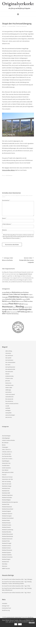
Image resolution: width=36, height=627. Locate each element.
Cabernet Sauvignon (20, 294)
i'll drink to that (9, 378)
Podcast (21, 304)
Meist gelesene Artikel (7, 472)
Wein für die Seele (6, 484)
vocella (7, 406)
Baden (8, 292)
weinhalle (7, 408)
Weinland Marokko (6, 532)
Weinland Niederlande (7, 536)
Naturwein (21, 301)
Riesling (20, 306)
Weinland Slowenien (7, 550)
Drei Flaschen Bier (6, 454)
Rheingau (26, 304)
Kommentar (6, 200)
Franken (31, 297)
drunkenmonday (9, 376)
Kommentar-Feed (6, 608)
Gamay (3, 299)
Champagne (5, 297)
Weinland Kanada (6, 522)
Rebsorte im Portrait (7, 477)
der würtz (7, 364)
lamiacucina (8, 383)
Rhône (14, 307)
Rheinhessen (7, 306)
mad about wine (9, 385)
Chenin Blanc (23, 297)
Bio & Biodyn (5, 442)
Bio (10, 292)
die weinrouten (9, 371)
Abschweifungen (9, 175)
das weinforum (9, 355)
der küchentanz (9, 360)
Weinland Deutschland (7, 509)
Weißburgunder (25, 312)
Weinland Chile (5, 504)
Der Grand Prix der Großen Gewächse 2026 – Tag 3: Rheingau (17, 579)
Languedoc (24, 299)
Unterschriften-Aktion (8, 170)
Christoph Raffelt (12, 26)
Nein (20, 624)
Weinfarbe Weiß (6, 493)
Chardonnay (13, 296)
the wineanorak (9, 399)
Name (4, 218)
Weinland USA (5, 561)
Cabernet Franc (7, 294)
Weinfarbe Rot (5, 490)
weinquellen (8, 413)
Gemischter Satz (6, 463)
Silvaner (16, 309)
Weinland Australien (7, 497)
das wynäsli (8, 358)
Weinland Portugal (6, 543)
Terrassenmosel (13, 311)
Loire (28, 299)
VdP (18, 312)
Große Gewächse (6, 468)
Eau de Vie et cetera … (7, 458)
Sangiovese (26, 307)
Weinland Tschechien (7, 557)
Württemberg (15, 313)
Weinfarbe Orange (6, 486)
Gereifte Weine (6, 465)
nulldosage (8, 390)
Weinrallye (4, 564)
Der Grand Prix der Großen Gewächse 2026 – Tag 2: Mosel (16, 592)
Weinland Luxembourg (7, 529)
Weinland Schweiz (6, 545)
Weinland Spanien (6, 552)
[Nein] (32, 623)
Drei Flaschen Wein (6, 456)
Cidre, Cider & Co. (6, 449)
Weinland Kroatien (6, 525)
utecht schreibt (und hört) (11, 403)
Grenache (8, 299)
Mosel (14, 301)
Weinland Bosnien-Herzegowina (10, 502)
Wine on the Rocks (7, 259)
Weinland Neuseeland (7, 534)
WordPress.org (6, 610)
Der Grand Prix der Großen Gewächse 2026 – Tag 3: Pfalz (16, 586)
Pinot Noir (13, 303)
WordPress (30, 617)
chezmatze (8, 353)
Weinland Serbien (6, 548)
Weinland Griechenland (7, 518)
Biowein (21, 292)
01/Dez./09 (4, 26)
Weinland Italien (6, 520)
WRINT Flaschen (6, 313)
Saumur (30, 307)
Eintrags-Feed (5, 606)
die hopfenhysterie (10, 367)
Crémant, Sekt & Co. (7, 451)
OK (15, 624)
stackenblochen (9, 396)
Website (4, 230)
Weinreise (4, 566)
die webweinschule (10, 369)
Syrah (4, 311)
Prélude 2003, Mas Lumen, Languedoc (26, 260)
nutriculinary (8, 392)
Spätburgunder (25, 309)
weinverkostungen (10, 415)
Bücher (4, 445)
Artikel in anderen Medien (8, 440)
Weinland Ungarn (6, 559)
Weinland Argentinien (7, 495)
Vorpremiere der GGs (7, 479)
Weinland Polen (6, 541)
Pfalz (25, 301)
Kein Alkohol (5, 470)
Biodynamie (15, 292)
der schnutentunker (10, 362)
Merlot (4, 301)
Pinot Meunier (5, 304)
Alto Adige (4, 292)
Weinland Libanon (6, 527)
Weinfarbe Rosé (6, 488)
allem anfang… (9, 351)
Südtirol (8, 312)
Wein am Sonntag (6, 481)
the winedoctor (9, 401)
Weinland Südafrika (7, 554)
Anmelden (4, 603)
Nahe (17, 301)
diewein (7, 374)
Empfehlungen (5, 461)
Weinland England (6, 511)
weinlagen (8, 410)
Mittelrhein (9, 301)
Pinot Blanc (30, 301)
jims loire (7, 380)
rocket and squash (10, 394)
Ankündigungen (6, 438)
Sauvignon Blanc (7, 309)
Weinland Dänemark (7, 506)
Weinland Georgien (7, 516)
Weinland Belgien (6, 500)
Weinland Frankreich (7, 513)
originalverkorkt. (10, 617)
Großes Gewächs (16, 299)
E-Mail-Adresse (7, 224)
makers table (8, 387)
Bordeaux (26, 292)
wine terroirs (8, 417)
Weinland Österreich (7, 538)
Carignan (30, 294)
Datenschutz (18, 617)
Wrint (31, 311)
